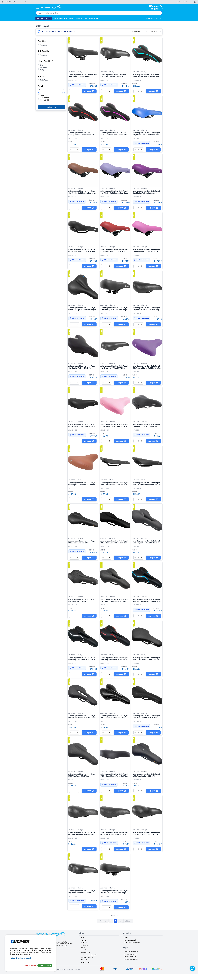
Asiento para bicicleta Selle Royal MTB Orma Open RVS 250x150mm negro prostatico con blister (82, 718)
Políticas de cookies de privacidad (21, 958)
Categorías (43, 18)
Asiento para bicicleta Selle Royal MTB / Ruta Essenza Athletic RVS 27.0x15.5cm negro (114, 484)
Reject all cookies (30, 966)
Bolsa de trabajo (85, 962)
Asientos (71, 72)
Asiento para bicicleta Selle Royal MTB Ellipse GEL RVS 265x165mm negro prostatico (146, 543)
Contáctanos (84, 945)
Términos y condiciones (131, 952)
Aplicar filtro (51, 107)
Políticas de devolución (130, 959)
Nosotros (83, 940)
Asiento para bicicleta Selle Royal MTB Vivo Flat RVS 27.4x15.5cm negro (146, 718)
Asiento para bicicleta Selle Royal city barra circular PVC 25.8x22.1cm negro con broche (82, 893)
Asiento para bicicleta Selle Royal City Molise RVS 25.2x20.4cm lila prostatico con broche (114, 193)
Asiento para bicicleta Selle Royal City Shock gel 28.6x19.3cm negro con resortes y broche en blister (114, 310)
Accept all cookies (45, 966)
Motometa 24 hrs (85, 952)
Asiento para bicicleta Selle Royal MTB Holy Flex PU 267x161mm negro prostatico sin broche (114, 601)
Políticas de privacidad (130, 954)
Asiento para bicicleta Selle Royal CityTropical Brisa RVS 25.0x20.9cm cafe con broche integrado (82, 484)
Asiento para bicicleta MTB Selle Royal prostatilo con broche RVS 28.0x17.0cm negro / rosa (113, 135)
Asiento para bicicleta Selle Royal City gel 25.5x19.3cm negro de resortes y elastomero (146, 426)
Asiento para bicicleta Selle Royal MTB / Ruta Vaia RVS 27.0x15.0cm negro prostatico (114, 543)
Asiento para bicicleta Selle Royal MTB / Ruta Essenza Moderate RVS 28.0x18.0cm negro (147, 484)
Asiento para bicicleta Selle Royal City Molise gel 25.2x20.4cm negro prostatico (82, 310)
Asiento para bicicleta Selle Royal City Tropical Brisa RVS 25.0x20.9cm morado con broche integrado (147, 368)
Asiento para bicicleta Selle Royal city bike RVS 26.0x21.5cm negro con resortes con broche (114, 893)
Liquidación (63, 18)
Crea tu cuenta (150, 18)
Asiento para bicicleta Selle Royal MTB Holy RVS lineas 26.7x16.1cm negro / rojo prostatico (114, 659)
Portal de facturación (130, 940)
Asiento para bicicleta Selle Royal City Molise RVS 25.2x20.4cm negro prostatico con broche (82, 251)
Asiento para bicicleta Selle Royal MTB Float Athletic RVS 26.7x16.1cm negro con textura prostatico (81, 602)
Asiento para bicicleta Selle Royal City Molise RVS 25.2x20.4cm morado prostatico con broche (146, 193)
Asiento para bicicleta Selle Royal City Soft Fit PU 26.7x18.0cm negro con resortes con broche (146, 310)
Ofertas (55, 18)
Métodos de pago (86, 960)
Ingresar (159, 18)
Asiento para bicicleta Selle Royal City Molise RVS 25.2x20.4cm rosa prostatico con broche (146, 251)
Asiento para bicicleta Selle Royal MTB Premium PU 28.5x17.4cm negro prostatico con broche (114, 718)
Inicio (82, 937)
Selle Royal (80, 72)
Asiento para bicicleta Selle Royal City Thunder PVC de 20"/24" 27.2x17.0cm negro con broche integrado (114, 369)
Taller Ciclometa (89, 18)
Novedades (78, 18)
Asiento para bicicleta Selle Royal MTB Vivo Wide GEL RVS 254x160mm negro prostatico (81, 776)
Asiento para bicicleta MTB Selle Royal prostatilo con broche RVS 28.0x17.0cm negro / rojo (81, 135)
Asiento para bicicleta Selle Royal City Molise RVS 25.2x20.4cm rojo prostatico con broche (114, 251)
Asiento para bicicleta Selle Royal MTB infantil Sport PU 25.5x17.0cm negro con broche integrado (114, 776)
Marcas (71, 18)
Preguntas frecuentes (87, 957)
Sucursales (84, 942)
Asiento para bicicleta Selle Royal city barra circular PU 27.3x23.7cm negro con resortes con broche (146, 834)
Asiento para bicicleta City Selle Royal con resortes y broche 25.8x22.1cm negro (113, 76)
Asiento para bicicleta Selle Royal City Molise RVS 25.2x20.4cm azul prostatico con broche (146, 135)
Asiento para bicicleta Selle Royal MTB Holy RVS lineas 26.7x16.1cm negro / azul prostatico (146, 601)
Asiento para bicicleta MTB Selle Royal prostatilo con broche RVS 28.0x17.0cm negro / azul (146, 76)
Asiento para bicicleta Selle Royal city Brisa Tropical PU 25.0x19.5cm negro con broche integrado (114, 834)
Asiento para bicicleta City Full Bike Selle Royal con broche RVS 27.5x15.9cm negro (82, 76)
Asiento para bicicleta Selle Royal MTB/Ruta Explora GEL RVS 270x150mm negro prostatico (146, 776)
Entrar (126, 937)
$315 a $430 (44, 100)
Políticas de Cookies (130, 957)
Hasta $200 (43, 95)
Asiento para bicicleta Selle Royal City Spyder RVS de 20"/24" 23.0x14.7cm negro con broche (81, 368)
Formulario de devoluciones (132, 942)
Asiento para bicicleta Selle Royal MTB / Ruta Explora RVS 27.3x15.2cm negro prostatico (81, 543)
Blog (97, 18)
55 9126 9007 (157, 9)
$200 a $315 (44, 97)
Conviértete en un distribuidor (89, 955)
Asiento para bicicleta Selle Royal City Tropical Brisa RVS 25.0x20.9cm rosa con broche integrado (114, 426)
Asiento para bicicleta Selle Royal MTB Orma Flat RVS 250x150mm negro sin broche (146, 659)
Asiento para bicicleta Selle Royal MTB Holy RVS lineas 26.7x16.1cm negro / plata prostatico (81, 659)
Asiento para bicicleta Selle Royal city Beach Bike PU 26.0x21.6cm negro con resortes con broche (81, 834)
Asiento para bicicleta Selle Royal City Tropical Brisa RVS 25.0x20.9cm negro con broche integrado (82, 426)
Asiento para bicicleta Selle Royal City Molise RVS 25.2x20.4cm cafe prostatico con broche (81, 193)
